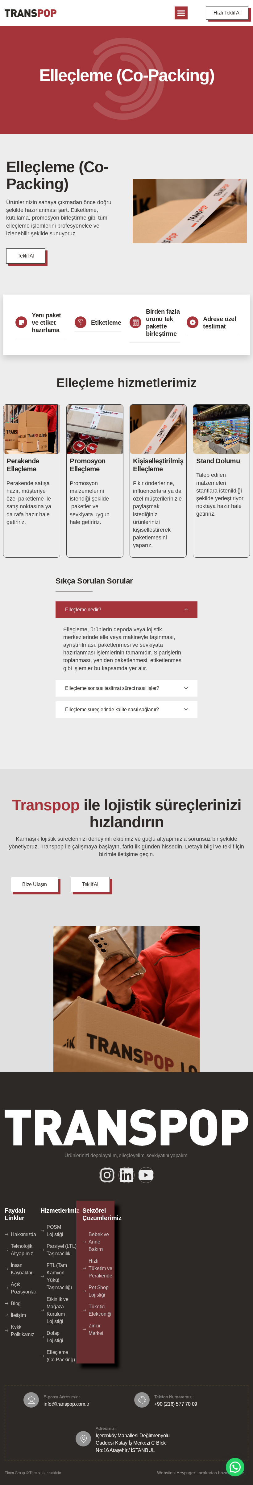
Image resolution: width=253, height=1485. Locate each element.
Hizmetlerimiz (59, 1210)
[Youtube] (146, 1175)
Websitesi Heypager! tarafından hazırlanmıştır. (201, 1472)
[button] (181, 12)
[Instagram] (107, 1175)
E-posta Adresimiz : (62, 1396)
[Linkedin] (126, 1175)
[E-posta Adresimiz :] (31, 1400)
